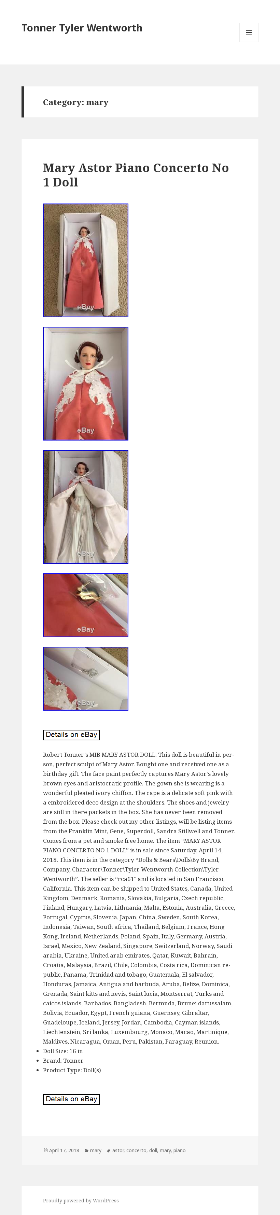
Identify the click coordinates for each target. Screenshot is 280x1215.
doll (153, 1150)
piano (179, 1150)
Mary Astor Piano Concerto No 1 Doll (136, 174)
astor (118, 1150)
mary (95, 1150)
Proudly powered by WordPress (81, 1200)
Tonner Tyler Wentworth (82, 27)
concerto (136, 1150)
